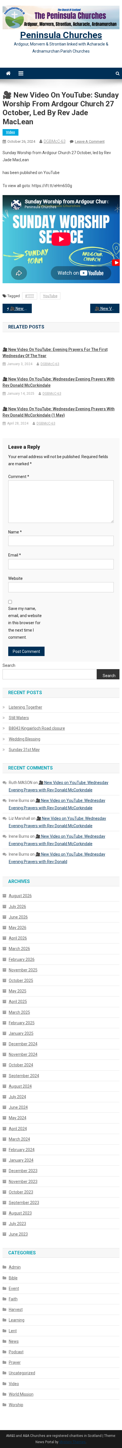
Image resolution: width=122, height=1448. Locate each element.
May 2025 (17, 991)
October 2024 (21, 1065)
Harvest (16, 1309)
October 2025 (21, 980)
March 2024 (19, 1139)
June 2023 (18, 1234)
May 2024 (17, 1118)
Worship (16, 1405)
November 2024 (23, 1054)
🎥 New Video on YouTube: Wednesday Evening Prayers (21, 308)
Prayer (15, 1362)
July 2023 (17, 1223)
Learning (16, 1320)
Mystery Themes (72, 1442)
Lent (13, 1331)
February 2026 (22, 959)
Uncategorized (22, 1373)
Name (15, 532)
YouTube (50, 296)
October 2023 (21, 1192)
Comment (18, 476)
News (14, 1341)
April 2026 (18, 938)
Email (14, 555)
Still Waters (19, 717)
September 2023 (24, 1202)
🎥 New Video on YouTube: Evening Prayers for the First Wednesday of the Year (55, 352)
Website (15, 578)
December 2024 (23, 1044)
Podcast (16, 1352)
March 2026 (19, 948)
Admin (15, 1267)
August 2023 (20, 1213)
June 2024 (18, 1107)
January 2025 (21, 1033)
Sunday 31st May (24, 749)
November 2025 (23, 970)
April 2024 (18, 1128)
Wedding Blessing (24, 739)
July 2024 (17, 1097)
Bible (13, 1278)
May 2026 (17, 927)
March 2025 (19, 1012)
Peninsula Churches (61, 35)
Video (10, 132)
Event (14, 1288)
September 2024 (24, 1075)
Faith (13, 1299)
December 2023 (23, 1170)
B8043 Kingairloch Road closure (37, 728)
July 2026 (17, 906)
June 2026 (18, 917)
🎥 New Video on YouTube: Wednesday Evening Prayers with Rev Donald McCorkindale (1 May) (59, 412)
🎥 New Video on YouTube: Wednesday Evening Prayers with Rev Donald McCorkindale (107, 308)
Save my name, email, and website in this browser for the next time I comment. (25, 623)
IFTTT (29, 296)
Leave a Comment (90, 141)
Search (9, 665)
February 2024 (22, 1149)
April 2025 (18, 1001)
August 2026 (20, 895)
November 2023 (23, 1181)
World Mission (21, 1394)
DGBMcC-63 (55, 141)
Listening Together (25, 707)
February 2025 (22, 1023)
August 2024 (20, 1086)
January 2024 (21, 1160)
